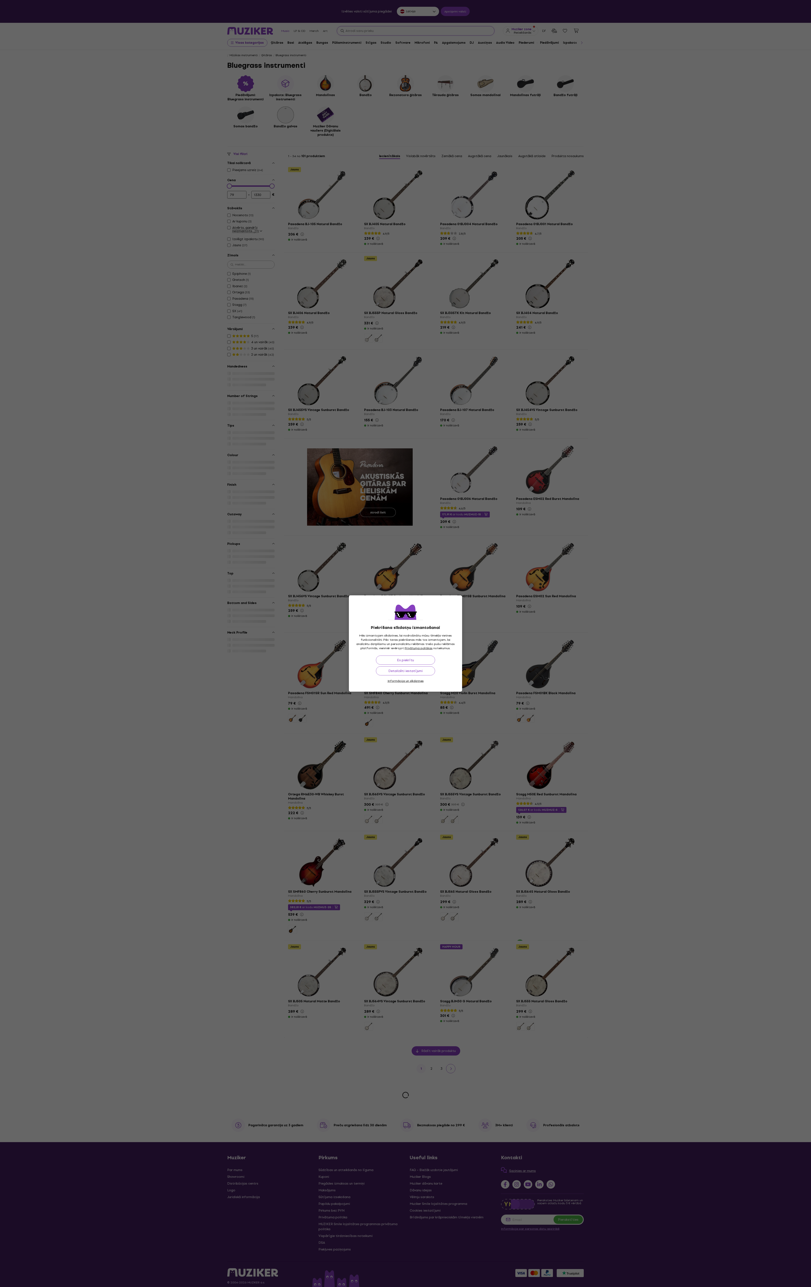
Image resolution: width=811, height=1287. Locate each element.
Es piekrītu (405, 660)
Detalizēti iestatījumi (405, 670)
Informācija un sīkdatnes (406, 681)
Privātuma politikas (419, 648)
